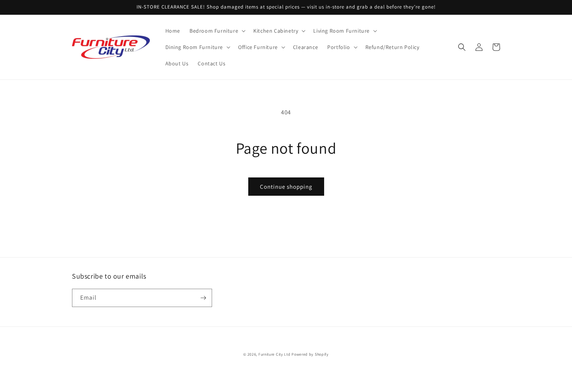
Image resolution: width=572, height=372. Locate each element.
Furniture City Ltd (274, 354)
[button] (217, 31)
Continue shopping (286, 186)
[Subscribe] (203, 298)
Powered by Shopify (310, 354)
